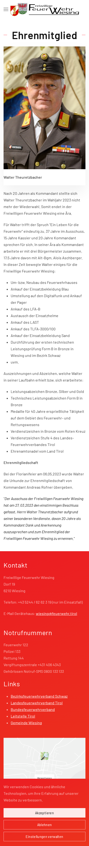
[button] (6, 9)
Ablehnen (44, 824)
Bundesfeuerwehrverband (33, 709)
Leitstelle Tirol (23, 716)
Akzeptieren (44, 777)
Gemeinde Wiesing (26, 722)
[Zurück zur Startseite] (44, 9)
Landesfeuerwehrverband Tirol (37, 702)
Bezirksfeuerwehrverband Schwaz (39, 696)
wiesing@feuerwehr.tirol (56, 613)
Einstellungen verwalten (44, 836)
